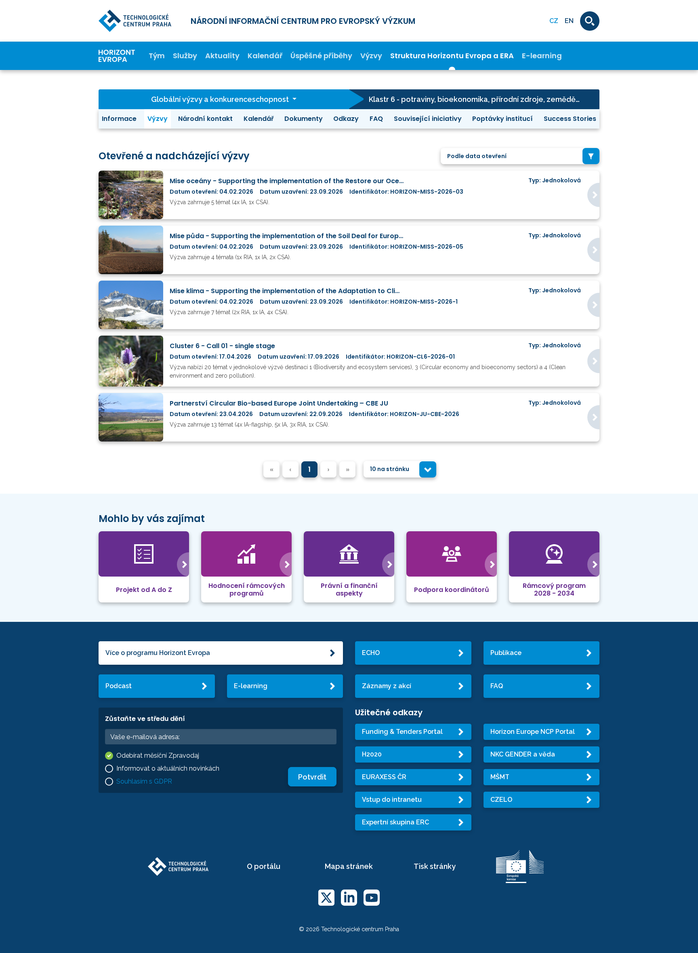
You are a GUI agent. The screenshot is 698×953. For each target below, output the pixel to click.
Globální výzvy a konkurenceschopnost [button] (220, 99)
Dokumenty (303, 118)
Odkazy (346, 118)
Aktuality (222, 56)
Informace (119, 118)
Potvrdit (312, 777)
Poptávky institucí (502, 118)
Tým (157, 56)
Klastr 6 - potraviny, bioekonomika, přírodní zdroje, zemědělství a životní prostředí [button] (484, 99)
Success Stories (570, 118)
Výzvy (371, 56)
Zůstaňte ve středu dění (145, 719)
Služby (185, 56)
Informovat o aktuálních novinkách (167, 768)
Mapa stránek (349, 866)
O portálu (263, 866)
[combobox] (520, 156)
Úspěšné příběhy (321, 56)
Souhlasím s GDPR (144, 781)
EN (569, 21)
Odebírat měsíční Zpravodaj (157, 755)
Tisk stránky (435, 866)
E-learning (542, 56)
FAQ (376, 118)
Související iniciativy (428, 118)
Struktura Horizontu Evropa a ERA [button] (452, 56)
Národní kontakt (205, 118)
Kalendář (265, 56)
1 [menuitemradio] (309, 469)
